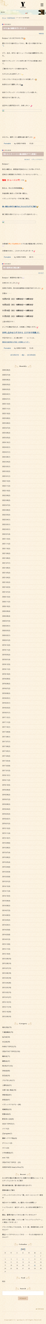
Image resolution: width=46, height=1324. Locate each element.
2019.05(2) (6, 654)
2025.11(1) (6, 408)
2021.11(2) (6, 544)
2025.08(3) (6, 423)
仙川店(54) (6, 1037)
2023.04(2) (6, 462)
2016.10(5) (6, 785)
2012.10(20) (6, 1011)
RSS (3, 1281)
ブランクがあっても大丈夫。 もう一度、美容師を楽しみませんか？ (22, 1228)
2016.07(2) (6, 799)
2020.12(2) (6, 597)
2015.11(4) (6, 833)
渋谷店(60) (6, 1071)
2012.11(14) (6, 1007)
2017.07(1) (6, 741)
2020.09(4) (6, 611)
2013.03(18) (6, 987)
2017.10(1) (6, 727)
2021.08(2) (6, 558)
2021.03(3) (6, 582)
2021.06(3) (6, 568)
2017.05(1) (6, 751)
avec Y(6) (5, 1157)
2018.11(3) (6, 669)
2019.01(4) (6, 659)
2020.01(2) (6, 640)
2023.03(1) (6, 466)
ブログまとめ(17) (8, 1080)
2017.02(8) (6, 766)
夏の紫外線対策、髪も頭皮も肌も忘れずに (17, 1185)
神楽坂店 (41, 33)
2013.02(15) (6, 992)
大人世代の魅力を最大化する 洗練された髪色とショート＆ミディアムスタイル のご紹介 (22, 1179)
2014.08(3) (6, 905)
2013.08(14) (6, 963)
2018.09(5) (6, 679)
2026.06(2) (6, 380)
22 (35, 1265)
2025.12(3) (6, 404)
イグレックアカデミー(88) (11, 1104)
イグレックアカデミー (37, 159)
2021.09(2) (6, 553)
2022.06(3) (6, 510)
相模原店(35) (7, 1109)
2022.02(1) (6, 529)
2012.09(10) (6, 1016)
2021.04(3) (6, 577)
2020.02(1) (6, 635)
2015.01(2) (6, 881)
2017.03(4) (6, 761)
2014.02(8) (6, 934)
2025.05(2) (6, 437)
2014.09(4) (6, 901)
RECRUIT (27, 159)
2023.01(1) (6, 476)
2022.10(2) (6, 490)
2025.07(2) (6, 428)
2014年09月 (31, 355)
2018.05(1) (6, 698)
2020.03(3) (6, 630)
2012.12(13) (6, 1002)
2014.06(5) (6, 915)
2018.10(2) (6, 674)
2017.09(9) (6, 732)
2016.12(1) (6, 775)
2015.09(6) (6, 843)
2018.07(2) (6, 688)
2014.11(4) (6, 891)
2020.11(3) (6, 601)
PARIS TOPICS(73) (9, 1046)
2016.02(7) (6, 819)
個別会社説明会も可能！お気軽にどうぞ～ (16, 342)
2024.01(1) (6, 452)
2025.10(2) (6, 413)
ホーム (4, 18)
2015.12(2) (6, 828)
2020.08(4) (6, 616)
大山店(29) (6, 1042)
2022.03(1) (6, 524)
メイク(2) (5, 1128)
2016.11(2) (6, 780)
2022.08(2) (6, 500)
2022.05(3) (6, 515)
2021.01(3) (6, 592)
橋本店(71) (6, 1056)
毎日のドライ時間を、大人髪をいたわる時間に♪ (19, 1202)
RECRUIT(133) (7, 1066)
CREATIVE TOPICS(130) (11, 1051)
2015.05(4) (6, 862)
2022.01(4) (6, 534)
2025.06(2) (6, 433)
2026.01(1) (6, 399)
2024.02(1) (6, 447)
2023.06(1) (6, 457)
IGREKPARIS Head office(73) (13, 1167)
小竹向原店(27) (7, 1153)
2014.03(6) (6, 930)
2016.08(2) (6, 794)
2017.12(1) (6, 717)
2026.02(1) (6, 394)
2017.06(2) (6, 746)
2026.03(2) (6, 389)
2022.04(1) (6, 519)
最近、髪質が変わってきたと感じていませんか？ (19, 1215)
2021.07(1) (6, 563)
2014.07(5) (6, 910)
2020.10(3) (6, 606)
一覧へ (23, 355)
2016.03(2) (6, 814)
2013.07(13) (6, 968)
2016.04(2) (6, 809)
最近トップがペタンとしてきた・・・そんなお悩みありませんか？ (22, 1235)
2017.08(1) (6, 737)
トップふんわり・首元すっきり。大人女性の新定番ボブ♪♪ (22, 1208)
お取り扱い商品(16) (9, 1090)
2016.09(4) (6, 790)
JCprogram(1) (7, 1133)
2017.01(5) (6, 770)
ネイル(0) (5, 1148)
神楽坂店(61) (7, 1095)
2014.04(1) (6, 925)
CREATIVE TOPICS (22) (11, 1162)
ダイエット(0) (7, 1143)
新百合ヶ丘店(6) (8, 1119)
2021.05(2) (6, 573)
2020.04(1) (6, 626)
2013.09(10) (6, 959)
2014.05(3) (6, 920)
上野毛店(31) (7, 1085)
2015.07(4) (6, 852)
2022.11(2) (6, 486)
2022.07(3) (6, 505)
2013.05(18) (6, 978)
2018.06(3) (6, 693)
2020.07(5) (6, 621)
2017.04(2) (6, 756)
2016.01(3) (6, 823)
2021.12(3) (6, 539)
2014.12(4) (6, 886)
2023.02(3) (6, 471)
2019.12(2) (6, 645)
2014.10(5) (6, 896)
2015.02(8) (6, 876)
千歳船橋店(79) (7, 1032)
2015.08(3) (6, 847)
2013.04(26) (6, 983)
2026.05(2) (6, 384)
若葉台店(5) (6, 1114)
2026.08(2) (6, 370)
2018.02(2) (6, 708)
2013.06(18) (6, 973)
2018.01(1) (6, 712)
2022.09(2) (6, 495)
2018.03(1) (6, 703)
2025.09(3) (6, 418)
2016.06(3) (6, 804)
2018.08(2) (6, 683)
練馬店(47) (6, 1061)
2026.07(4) (6, 375)
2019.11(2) (6, 650)
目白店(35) (6, 1075)
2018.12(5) (6, 664)
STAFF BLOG (11, 18)
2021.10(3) (6, 548)
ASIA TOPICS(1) (8, 1124)
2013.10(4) (6, 954)
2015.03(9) (6, 872)
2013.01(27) (6, 997)
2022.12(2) (6, 481)
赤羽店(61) (6, 1100)
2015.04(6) (6, 867)
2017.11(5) (6, 722)
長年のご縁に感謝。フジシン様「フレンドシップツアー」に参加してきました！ (22, 1220)
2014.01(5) (6, 939)
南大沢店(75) (7, 1027)
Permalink (7, 143)
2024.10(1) (6, 442)
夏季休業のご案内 (8, 1190)
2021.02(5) (6, 587)
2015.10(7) (6, 838)
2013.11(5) (6, 949)
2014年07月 (14, 355)
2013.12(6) (6, 944)
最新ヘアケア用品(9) (9, 1138)
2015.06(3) (6, 857)
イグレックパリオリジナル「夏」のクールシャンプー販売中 (22, 1196)
